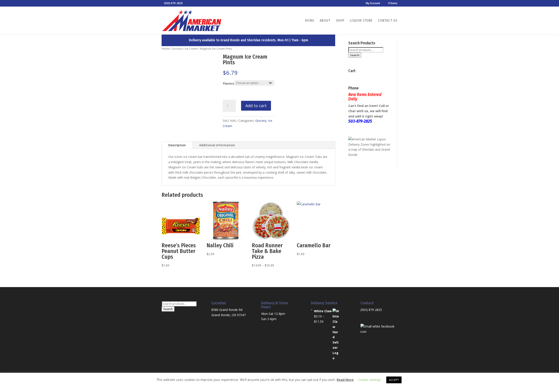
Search (354, 55)
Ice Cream (191, 49)
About (325, 21)
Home (309, 21)
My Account (373, 3)
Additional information (217, 145)
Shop (340, 21)
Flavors (228, 83)
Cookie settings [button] (369, 379)
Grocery (177, 49)
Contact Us (387, 21)
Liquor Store (361, 21)
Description (177, 145)
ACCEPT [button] (394, 380)
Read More (345, 379)
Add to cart (256, 105)
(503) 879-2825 (371, 310)
